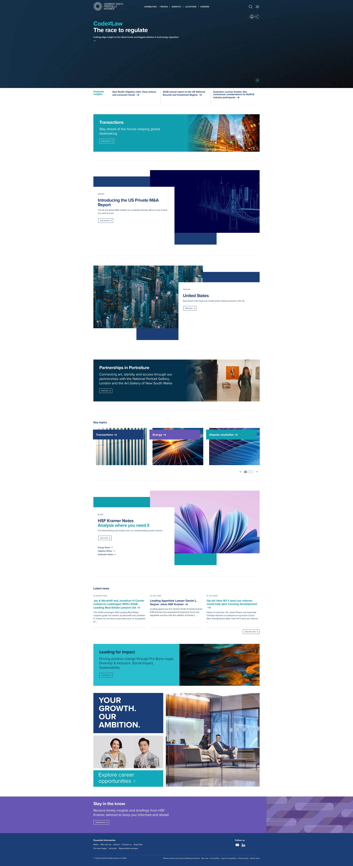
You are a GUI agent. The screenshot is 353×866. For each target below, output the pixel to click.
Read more (188, 308)
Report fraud (255, 858)
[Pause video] (257, 80)
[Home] (110, 6)
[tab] (245, 472)
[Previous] (240, 472)
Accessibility (214, 858)
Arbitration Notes (105, 554)
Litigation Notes (105, 551)
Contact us (126, 844)
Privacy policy (243, 858)
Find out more (104, 220)
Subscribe (138, 844)
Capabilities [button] (150, 6)
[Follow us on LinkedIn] (243, 845)
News (95, 844)
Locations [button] (190, 6)
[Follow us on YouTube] (237, 845)
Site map (205, 858)
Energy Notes (104, 547)
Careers (204, 6)
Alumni (117, 844)
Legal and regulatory (229, 858)
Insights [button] (176, 6)
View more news (250, 632)
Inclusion (113, 848)
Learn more (104, 538)
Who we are (106, 844)
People (164, 6)
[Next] (257, 472)
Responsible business (128, 848)
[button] (250, 7)
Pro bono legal (100, 848)
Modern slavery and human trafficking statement (181, 858)
